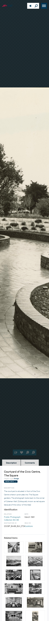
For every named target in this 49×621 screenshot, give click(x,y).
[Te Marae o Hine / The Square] (14, 561)
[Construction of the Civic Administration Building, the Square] (35, 561)
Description (11, 462)
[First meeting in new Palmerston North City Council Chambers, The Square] (14, 575)
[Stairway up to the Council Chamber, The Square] (14, 602)
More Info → (10, 481)
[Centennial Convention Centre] (35, 547)
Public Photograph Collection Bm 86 (12, 518)
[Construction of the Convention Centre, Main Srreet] (35, 575)
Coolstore (29, 526)
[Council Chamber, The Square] (14, 588)
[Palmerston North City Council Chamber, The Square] (35, 588)
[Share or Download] (16, 452)
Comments (30, 462)
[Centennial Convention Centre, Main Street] (35, 602)
